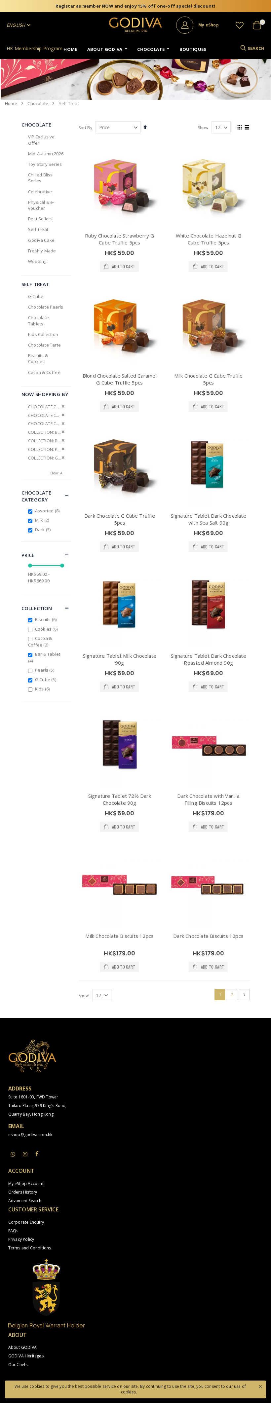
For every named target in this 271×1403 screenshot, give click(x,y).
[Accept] (260, 1386)
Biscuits (46, 619)
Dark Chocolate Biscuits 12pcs (208, 936)
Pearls (45, 670)
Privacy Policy (21, 1239)
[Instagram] (25, 1154)
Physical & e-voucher (41, 205)
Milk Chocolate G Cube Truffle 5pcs (208, 379)
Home (11, 103)
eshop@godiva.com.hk (30, 1134)
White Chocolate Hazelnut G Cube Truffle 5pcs (208, 239)
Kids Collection (43, 334)
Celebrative (40, 192)
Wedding (37, 261)
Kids (43, 689)
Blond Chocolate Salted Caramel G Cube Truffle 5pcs (120, 379)
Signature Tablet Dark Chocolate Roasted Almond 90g (208, 659)
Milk (43, 520)
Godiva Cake (41, 240)
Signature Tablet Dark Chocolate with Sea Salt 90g (208, 519)
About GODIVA (22, 1347)
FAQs (13, 1231)
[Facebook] (37, 1154)
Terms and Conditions (29, 1248)
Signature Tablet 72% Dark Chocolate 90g (119, 799)
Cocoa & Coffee (44, 372)
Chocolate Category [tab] (36, 496)
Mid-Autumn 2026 (45, 154)
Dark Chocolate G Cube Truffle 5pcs (119, 519)
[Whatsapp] (13, 1155)
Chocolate (37, 103)
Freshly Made (42, 251)
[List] (247, 128)
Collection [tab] (36, 608)
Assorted (48, 511)
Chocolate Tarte (44, 345)
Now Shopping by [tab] (44, 394)
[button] (239, 25)
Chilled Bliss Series (40, 178)
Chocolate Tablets (38, 320)
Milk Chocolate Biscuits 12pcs (119, 936)
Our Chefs (18, 1364)
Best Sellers (40, 219)
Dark (44, 530)
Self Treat (38, 229)
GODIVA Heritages (26, 1356)
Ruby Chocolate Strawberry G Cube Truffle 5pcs (119, 239)
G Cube (35, 296)
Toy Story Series (45, 164)
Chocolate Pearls (45, 307)
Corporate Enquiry (26, 1222)
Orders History (22, 1192)
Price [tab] (28, 555)
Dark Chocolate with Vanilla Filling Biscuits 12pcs (208, 799)
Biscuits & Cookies (38, 358)
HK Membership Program (34, 48)
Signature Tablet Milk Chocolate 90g (119, 659)
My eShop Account (26, 1183)
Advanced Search (25, 1200)
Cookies (47, 629)
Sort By (85, 127)
